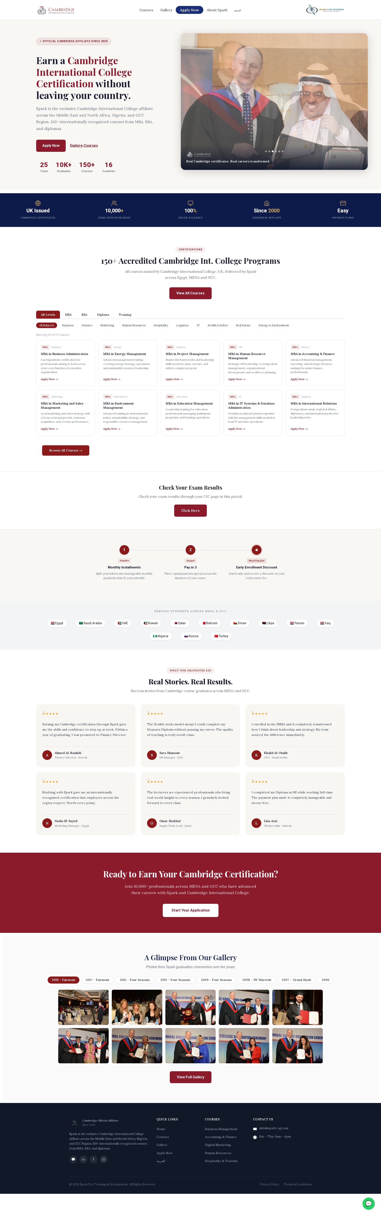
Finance (87, 325)
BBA (84, 315)
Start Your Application (191, 910)
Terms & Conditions (298, 1184)
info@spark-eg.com (273, 1128)
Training (125, 315)
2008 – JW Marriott (256, 980)
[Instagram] (104, 1159)
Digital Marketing (218, 1145)
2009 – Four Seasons (216, 980)
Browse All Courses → (65, 450)
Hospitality (161, 325)
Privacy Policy (269, 1184)
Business (68, 325)
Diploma (103, 315)
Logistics (182, 325)
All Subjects (46, 325)
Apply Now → (49, 379)
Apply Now (189, 10)
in (83, 1159)
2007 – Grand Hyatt (296, 980)
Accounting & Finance (221, 1137)
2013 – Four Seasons (175, 980)
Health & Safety (218, 325)
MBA (68, 315)
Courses (146, 10)
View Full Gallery (190, 1077)
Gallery (166, 10)
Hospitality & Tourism (221, 1161)
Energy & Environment (274, 325)
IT (198, 325)
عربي (237, 10)
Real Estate (243, 325)
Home (161, 1129)
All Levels (48, 315)
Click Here (190, 510)
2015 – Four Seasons (135, 980)
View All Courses (190, 293)
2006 (325, 980)
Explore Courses (84, 145)
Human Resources (134, 325)
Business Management (221, 1129)
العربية (161, 1161)
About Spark (217, 10)
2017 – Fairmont (97, 980)
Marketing (107, 325)
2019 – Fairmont (63, 980)
